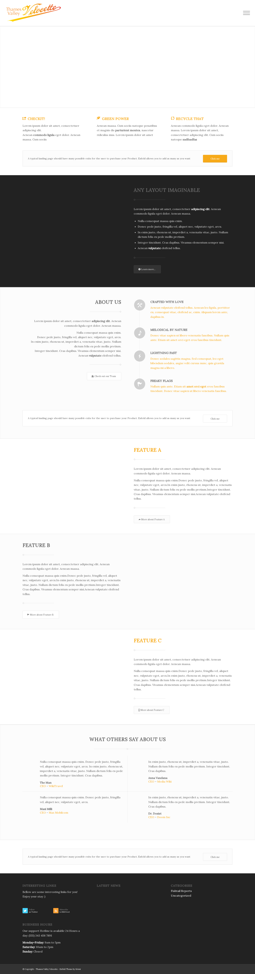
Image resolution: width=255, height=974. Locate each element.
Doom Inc (163, 817)
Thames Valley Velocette (47, 969)
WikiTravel (56, 786)
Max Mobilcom (58, 812)
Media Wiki (164, 781)
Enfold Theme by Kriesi (70, 969)
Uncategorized (181, 895)
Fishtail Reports (181, 891)
